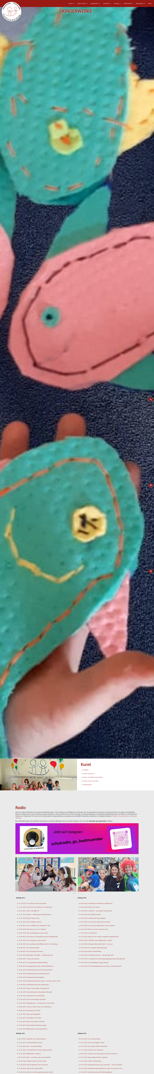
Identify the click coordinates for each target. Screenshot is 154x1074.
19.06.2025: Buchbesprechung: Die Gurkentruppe (34, 984)
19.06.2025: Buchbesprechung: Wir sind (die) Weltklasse (36, 966)
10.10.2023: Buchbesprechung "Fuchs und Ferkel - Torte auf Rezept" (101, 1064)
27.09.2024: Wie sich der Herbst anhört (31, 1068)
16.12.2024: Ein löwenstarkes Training (30, 1042)
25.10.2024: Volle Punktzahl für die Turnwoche (33, 1064)
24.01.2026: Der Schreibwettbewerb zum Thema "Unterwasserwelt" (101, 966)
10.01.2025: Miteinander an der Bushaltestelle (33, 1029)
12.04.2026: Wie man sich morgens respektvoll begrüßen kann (99, 936)
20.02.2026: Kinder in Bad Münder (90, 951)
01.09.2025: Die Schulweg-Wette (29, 947)
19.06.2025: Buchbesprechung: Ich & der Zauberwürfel (35, 970)
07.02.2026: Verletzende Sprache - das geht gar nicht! (97, 955)
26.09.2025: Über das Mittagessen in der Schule (33, 933)
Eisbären (85, 770)
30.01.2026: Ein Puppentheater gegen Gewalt (94, 962)
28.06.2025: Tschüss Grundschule (29, 959)
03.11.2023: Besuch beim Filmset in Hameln (94, 1057)
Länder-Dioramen (88, 773)
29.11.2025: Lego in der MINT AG (29, 911)
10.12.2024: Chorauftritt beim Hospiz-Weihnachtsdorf (35, 1050)
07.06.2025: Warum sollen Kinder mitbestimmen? (34, 988)
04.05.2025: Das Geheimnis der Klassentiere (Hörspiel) (35, 992)
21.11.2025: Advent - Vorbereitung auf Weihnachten (35, 914)
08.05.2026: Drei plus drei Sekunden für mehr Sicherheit (97, 925)
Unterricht (106, 3)
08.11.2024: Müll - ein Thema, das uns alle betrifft (35, 1057)
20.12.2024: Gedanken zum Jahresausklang (32, 1039)
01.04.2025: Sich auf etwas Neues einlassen (32, 999)
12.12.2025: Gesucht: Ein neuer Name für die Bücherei (35, 907)
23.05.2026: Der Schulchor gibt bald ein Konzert (95, 922)
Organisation (94, 3)
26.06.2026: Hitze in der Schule (90, 907)
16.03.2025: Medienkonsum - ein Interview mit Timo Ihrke (36, 1003)
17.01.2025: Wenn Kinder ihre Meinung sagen (32, 1025)
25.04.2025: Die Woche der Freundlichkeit (32, 995)
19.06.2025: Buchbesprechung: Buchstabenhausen (34, 973)
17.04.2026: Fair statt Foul (88, 933)
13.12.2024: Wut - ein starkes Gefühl (30, 1046)
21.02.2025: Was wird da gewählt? (29, 1014)
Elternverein (139, 3)
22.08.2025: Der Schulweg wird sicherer (31, 951)
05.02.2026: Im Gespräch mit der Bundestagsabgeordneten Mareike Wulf (102, 959)
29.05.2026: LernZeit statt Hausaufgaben (93, 918)
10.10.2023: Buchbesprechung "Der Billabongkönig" (96, 1072)
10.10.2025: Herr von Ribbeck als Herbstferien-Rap (34, 925)
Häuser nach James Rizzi (90, 781)
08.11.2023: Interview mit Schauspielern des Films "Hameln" (98, 1053)
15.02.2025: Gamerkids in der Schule (30, 1018)
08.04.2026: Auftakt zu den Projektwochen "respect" (96, 940)
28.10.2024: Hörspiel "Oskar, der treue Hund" (32, 1061)
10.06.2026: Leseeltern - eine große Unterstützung (95, 911)
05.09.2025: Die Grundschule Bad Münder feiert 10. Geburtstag (38, 944)
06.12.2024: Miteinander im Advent (30, 1053)
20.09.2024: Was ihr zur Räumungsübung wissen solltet (36, 1072)
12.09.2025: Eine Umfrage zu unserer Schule (32, 940)
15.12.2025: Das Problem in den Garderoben (32, 903)
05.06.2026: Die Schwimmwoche (90, 914)
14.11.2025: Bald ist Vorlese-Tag (29, 918)
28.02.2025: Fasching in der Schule (29, 1010)
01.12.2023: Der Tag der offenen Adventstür (93, 1046)
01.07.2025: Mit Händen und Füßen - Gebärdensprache (36, 955)
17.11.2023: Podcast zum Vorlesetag (91, 1050)
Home (70, 3)
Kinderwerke (127, 3)
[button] (111, 770)
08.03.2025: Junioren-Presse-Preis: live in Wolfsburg (35, 1007)
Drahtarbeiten (87, 784)
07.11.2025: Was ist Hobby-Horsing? (30, 922)
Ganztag (116, 3)
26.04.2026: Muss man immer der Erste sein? (94, 929)
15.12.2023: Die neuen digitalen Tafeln (92, 1042)
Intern (150, 3)
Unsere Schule (81, 3)
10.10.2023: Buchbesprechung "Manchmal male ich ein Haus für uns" (101, 1068)
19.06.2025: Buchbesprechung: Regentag (31, 977)
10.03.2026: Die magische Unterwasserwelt (93, 947)
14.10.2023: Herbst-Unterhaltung (90, 1061)
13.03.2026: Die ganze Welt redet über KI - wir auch (96, 944)
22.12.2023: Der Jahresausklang (90, 1039)
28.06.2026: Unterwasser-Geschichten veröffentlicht (96, 903)
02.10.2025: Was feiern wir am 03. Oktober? (32, 929)
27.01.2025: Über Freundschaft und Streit (31, 1021)
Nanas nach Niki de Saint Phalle (93, 777)
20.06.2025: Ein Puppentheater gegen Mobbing (33, 962)
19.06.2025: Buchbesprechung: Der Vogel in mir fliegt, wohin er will (39, 981)
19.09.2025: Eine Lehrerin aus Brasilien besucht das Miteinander (38, 936)
